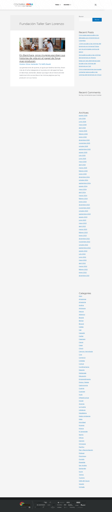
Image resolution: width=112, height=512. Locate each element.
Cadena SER (67, 503)
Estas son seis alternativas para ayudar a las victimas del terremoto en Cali (89, 63)
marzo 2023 (83, 229)
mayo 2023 (83, 223)
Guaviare (82, 391)
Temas (57, 4)
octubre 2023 (83, 211)
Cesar (81, 345)
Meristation (79, 507)
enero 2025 (83, 174)
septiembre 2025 (85, 149)
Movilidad (82, 422)
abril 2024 (82, 192)
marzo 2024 (83, 195)
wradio (53, 505)
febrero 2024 (83, 199)
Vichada (81, 487)
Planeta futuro (76, 505)
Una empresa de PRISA (25, 504)
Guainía (81, 388)
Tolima (81, 475)
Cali (80, 330)
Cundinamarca (84, 367)
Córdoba (82, 361)
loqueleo (72, 507)
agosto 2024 (83, 186)
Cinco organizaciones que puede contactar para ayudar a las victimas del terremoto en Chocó (90, 72)
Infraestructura (84, 398)
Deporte (81, 370)
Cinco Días (59, 505)
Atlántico (82, 314)
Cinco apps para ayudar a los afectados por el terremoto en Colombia (89, 38)
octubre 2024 (83, 180)
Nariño (81, 435)
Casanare (82, 339)
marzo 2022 (83, 266)
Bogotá (81, 318)
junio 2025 (82, 159)
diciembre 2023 (84, 205)
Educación (82, 376)
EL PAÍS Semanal (70, 505)
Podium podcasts (53, 507)
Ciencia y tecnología (86, 351)
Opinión (81, 441)
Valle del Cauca (84, 481)
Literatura (82, 410)
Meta (80, 419)
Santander (34, 64)
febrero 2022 (83, 269)
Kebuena (82, 505)
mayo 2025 (82, 162)
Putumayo (82, 456)
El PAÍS (39, 503)
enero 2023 (83, 235)
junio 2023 (82, 220)
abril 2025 (82, 165)
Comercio (82, 358)
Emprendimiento (85, 379)
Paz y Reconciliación (86, 450)
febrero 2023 (83, 232)
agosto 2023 (83, 217)
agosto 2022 (83, 251)
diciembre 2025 (84, 140)
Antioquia (82, 308)
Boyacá (81, 324)
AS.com (72, 503)
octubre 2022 (83, 245)
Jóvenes (81, 404)
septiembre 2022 (85, 248)
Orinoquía (82, 444)
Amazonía (82, 302)
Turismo (82, 478)
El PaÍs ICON (59, 507)
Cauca (81, 342)
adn (77, 503)
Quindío (81, 459)
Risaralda (82, 462)
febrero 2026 (83, 134)
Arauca (81, 311)
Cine (80, 355)
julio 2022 (82, 254)
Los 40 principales (46, 503)
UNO (49, 505)
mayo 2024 (83, 189)
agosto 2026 (83, 115)
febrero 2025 (83, 171)
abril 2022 (82, 263)
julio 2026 (82, 118)
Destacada (82, 373)
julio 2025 (82, 155)
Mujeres (22, 64)
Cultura (81, 364)
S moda (65, 507)
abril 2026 (82, 128)
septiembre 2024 (85, 183)
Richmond (38, 507)
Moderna (45, 507)
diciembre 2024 (84, 177)
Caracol (83, 503)
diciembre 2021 (84, 276)
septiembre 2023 (85, 214)
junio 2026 (82, 122)
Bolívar (81, 321)
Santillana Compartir (61, 503)
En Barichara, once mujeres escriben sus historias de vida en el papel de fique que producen (42, 58)
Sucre (81, 472)
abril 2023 (82, 226)
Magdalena (83, 413)
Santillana (53, 503)
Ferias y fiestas (84, 382)
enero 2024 (83, 202)
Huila (80, 395)
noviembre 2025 (84, 143)
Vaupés (81, 484)
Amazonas (82, 299)
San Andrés (83, 465)
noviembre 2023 (84, 208)
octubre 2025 (83, 146)
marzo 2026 (83, 131)
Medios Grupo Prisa (25, 507)
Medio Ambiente (84, 416)
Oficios (28, 64)
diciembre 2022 (84, 239)
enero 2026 (83, 137)
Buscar (81, 16)
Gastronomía (83, 385)
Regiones (66, 4)
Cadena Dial (65, 505)
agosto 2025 (83, 152)
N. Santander (83, 431)
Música (81, 428)
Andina (81, 305)
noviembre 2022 (84, 242)
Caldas (81, 327)
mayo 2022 (83, 260)
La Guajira (82, 407)
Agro (80, 296)
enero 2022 (83, 272)
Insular (81, 401)
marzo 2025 (83, 168)
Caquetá (82, 333)
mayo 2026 (83, 125)
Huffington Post (41, 505)
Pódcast (81, 453)
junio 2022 (82, 257)
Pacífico (81, 447)
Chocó (81, 348)
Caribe (81, 336)
